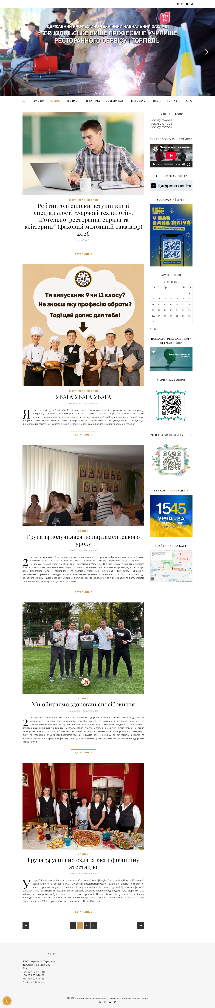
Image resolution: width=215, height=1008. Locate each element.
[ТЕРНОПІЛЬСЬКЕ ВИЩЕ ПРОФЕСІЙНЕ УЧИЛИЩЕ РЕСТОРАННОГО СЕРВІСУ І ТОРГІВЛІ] (107, 35)
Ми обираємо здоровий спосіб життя (83, 704)
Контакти (174, 100)
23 (189, 310)
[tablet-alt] (192, 4)
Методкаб (138, 100)
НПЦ (156, 100)
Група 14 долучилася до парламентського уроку (83, 540)
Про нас (71, 100)
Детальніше (83, 254)
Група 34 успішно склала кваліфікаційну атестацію (83, 863)
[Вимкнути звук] (183, 164)
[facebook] (178, 4)
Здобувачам (114, 100)
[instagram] (182, 4)
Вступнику (92, 100)
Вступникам (77, 200)
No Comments (90, 403)
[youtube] (187, 4)
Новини (55, 100)
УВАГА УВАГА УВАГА (83, 396)
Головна (38, 100)
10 (153, 304)
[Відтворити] (154, 164)
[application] (171, 156)
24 (153, 316)
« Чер (153, 328)
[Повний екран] (188, 164)
